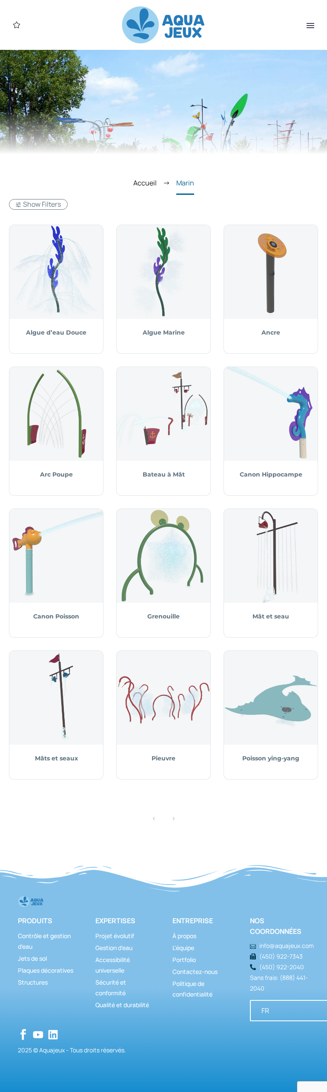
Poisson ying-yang (270, 758)
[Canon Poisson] (56, 556)
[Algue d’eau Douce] (56, 272)
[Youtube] (38, 1034)
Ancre (270, 332)
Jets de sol (32, 958)
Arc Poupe (56, 474)
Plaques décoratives (45, 970)
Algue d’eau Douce (56, 332)
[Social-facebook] (23, 1034)
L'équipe (183, 948)
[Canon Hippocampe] (271, 414)
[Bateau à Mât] (163, 414)
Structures (33, 982)
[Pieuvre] (163, 698)
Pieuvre (163, 758)
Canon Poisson (56, 616)
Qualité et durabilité (122, 1005)
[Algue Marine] (163, 272)
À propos (184, 936)
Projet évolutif (114, 936)
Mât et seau (270, 616)
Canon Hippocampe (271, 474)
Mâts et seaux (56, 758)
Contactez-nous (195, 972)
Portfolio (184, 960)
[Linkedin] (53, 1034)
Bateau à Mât (164, 474)
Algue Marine (164, 332)
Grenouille (163, 616)
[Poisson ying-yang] (271, 698)
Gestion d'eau (113, 948)
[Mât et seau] (271, 556)
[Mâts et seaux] (56, 698)
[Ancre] (271, 272)
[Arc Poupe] (56, 414)
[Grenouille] (163, 556)
